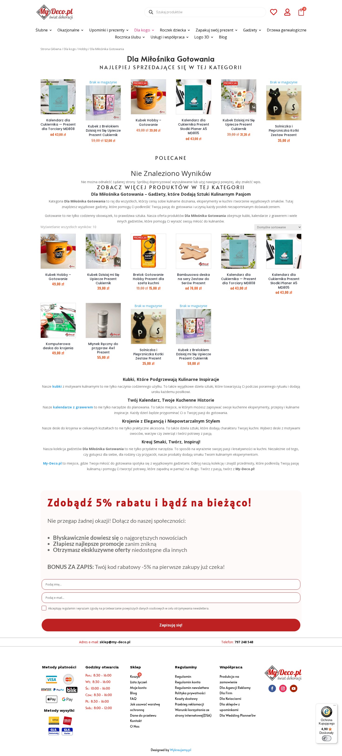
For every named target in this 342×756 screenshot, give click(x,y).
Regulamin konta (188, 682)
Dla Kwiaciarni (230, 698)
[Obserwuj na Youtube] (293, 688)
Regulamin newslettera (192, 687)
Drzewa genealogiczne (286, 30)
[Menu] (334, 706)
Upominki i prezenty (106, 30)
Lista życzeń (138, 682)
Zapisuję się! (170, 625)
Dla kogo (142, 30)
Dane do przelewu (143, 715)
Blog (223, 37)
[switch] (326, 738)
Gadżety (250, 30)
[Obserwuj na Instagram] (283, 688)
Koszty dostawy (186, 698)
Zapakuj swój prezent (214, 30)
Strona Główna (50, 49)
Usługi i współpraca (167, 37)
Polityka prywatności (190, 693)
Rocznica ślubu (128, 37)
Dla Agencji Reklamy (235, 687)
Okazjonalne (68, 30)
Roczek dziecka (173, 30)
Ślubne (42, 30)
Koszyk (135, 676)
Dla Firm (226, 693)
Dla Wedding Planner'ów (238, 715)
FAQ (133, 698)
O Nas (134, 726)
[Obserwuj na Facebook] (272, 688)
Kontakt (136, 720)
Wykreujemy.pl (180, 750)
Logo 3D (201, 37)
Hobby (82, 49)
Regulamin (183, 676)
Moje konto (138, 687)
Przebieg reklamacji (189, 704)
